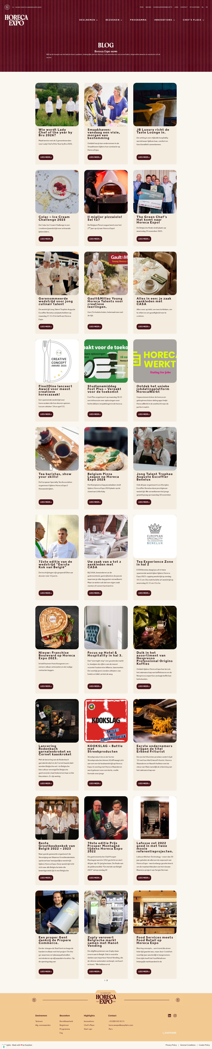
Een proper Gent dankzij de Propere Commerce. (55, 940)
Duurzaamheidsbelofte (162, 7)
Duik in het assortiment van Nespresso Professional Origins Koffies (155, 658)
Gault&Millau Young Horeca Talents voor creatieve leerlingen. (105, 302)
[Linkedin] (169, 1015)
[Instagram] (175, 1015)
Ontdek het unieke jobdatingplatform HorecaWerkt (153, 389)
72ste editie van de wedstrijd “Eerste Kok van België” (55, 565)
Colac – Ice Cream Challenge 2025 (54, 218)
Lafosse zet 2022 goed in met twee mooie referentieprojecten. (155, 847)
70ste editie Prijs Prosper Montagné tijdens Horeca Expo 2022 (105, 847)
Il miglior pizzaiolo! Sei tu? (105, 218)
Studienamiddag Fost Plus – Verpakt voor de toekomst (105, 389)
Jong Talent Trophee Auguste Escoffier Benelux (155, 477)
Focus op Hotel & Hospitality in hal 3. (105, 654)
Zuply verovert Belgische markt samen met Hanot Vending (103, 941)
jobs (176, 7)
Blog (136, 7)
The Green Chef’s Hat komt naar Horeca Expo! (152, 220)
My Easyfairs (195, 7)
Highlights (89, 1015)
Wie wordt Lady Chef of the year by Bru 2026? (56, 133)
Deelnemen (41, 1015)
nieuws (148, 7)
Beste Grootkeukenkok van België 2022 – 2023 (57, 846)
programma (138, 20)
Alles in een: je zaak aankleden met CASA (154, 301)
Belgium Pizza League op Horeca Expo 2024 (103, 477)
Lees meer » (46, 157)
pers (141, 7)
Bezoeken (65, 1015)
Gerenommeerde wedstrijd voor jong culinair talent (56, 301)
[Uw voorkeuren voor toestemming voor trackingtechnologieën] (4, 1047)
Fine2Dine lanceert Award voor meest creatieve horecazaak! (56, 390)
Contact (183, 7)
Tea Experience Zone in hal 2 (155, 563)
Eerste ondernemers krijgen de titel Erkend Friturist (155, 749)
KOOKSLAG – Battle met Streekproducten (105, 749)
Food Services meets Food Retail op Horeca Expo (155, 940)
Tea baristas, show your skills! (55, 475)
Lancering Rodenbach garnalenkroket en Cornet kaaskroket (55, 750)
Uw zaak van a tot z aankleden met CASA (104, 565)
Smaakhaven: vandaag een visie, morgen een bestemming (104, 134)
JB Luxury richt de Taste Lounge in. (153, 131)
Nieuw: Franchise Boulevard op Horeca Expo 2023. (57, 656)
